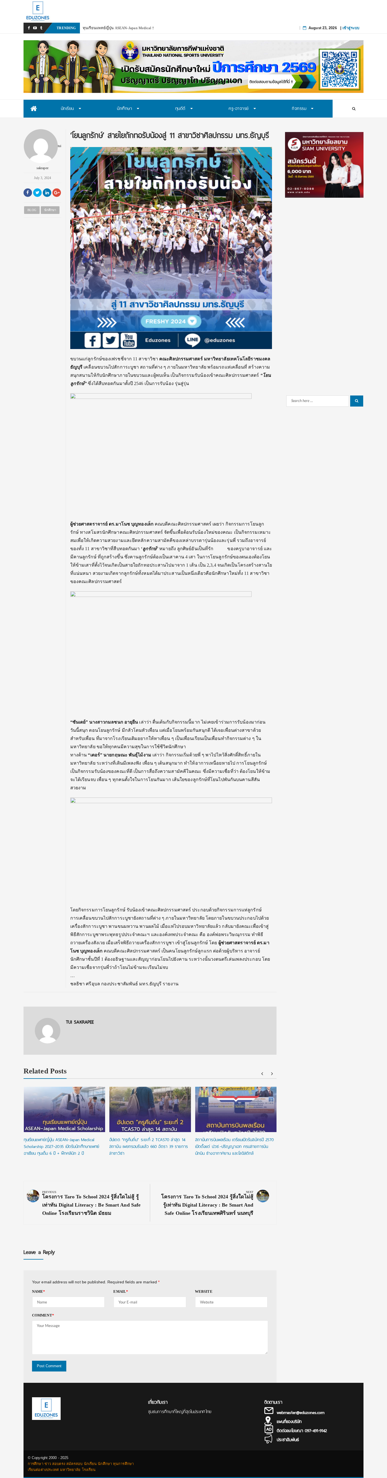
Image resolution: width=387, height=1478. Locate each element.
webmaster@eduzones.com (300, 1412)
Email (120, 1291)
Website (203, 1291)
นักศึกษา (50, 210)
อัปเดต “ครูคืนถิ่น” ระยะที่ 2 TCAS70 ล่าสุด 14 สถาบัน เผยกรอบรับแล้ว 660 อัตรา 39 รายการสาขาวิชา (148, 1146)
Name (38, 1291)
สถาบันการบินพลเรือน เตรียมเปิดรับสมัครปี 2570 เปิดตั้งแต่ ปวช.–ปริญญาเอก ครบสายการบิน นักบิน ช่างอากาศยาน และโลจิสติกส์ (234, 1146)
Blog (31, 210)
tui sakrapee (49, 157)
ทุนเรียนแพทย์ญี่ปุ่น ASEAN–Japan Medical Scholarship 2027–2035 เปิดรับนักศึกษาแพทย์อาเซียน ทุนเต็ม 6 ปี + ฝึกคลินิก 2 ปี (61, 1146)
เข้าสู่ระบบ (351, 28)
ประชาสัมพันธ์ (288, 1439)
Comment (43, 1315)
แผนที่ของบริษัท (289, 1421)
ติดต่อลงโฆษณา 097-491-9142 (302, 1430)
